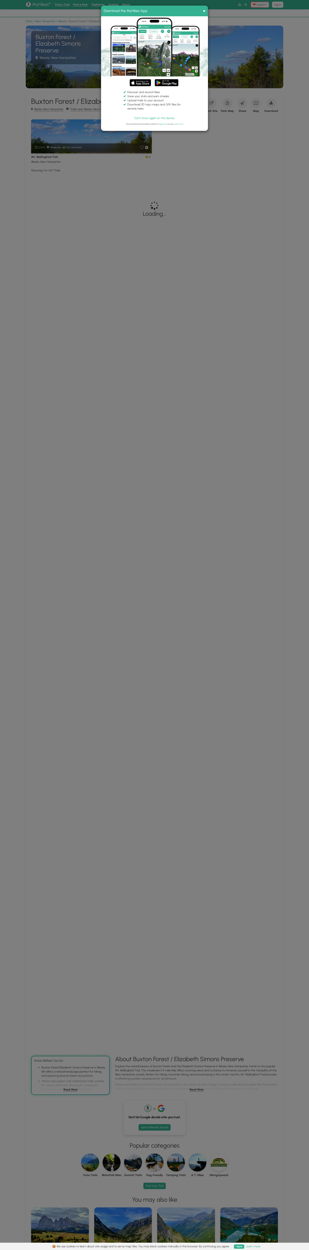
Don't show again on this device (154, 118)
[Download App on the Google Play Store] (166, 81)
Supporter (162, 124)
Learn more (178, 124)
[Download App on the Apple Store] (140, 83)
